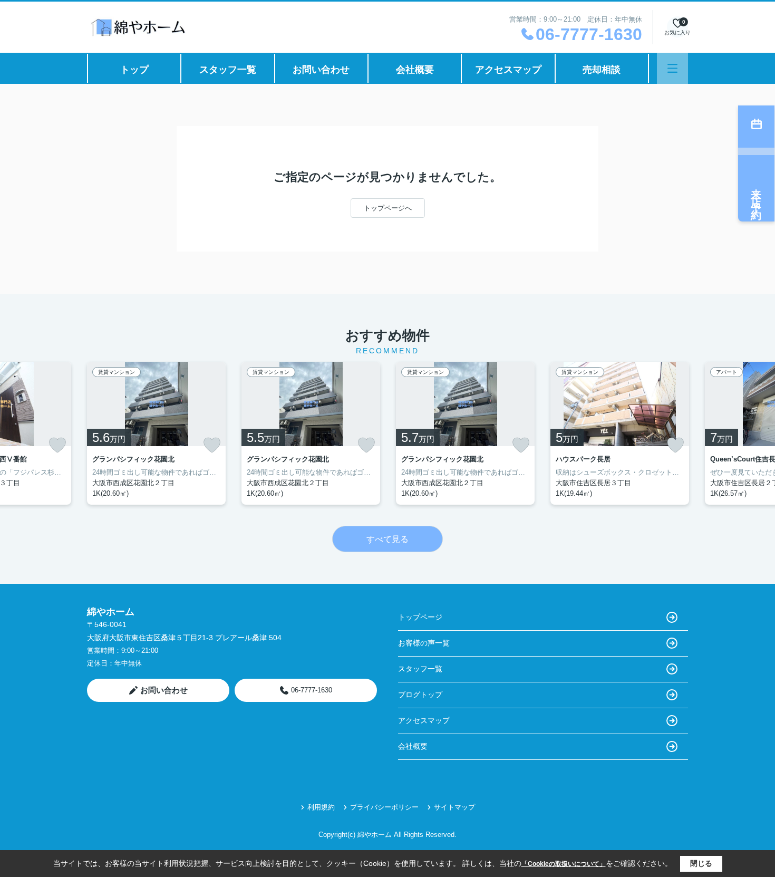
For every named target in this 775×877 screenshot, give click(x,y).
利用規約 (321, 807)
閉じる (701, 863)
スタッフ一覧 (227, 69)
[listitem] (156, 433)
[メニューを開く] (672, 68)
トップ (134, 69)
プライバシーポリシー (384, 807)
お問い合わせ (321, 69)
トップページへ (388, 208)
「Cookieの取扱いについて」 (563, 864)
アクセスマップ (508, 69)
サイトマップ (454, 807)
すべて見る (387, 539)
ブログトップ (420, 694)
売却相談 (602, 69)
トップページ (420, 617)
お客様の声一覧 (424, 643)
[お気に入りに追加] (57, 445)
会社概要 (415, 69)
